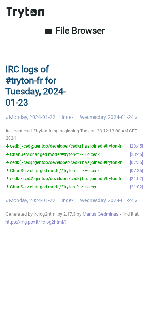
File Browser (74, 30)
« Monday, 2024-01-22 (30, 117)
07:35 (136, 162)
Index (67, 117)
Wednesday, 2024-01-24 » (108, 117)
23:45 (136, 146)
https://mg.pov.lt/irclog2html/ (35, 222)
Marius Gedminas (100, 214)
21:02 (136, 178)
